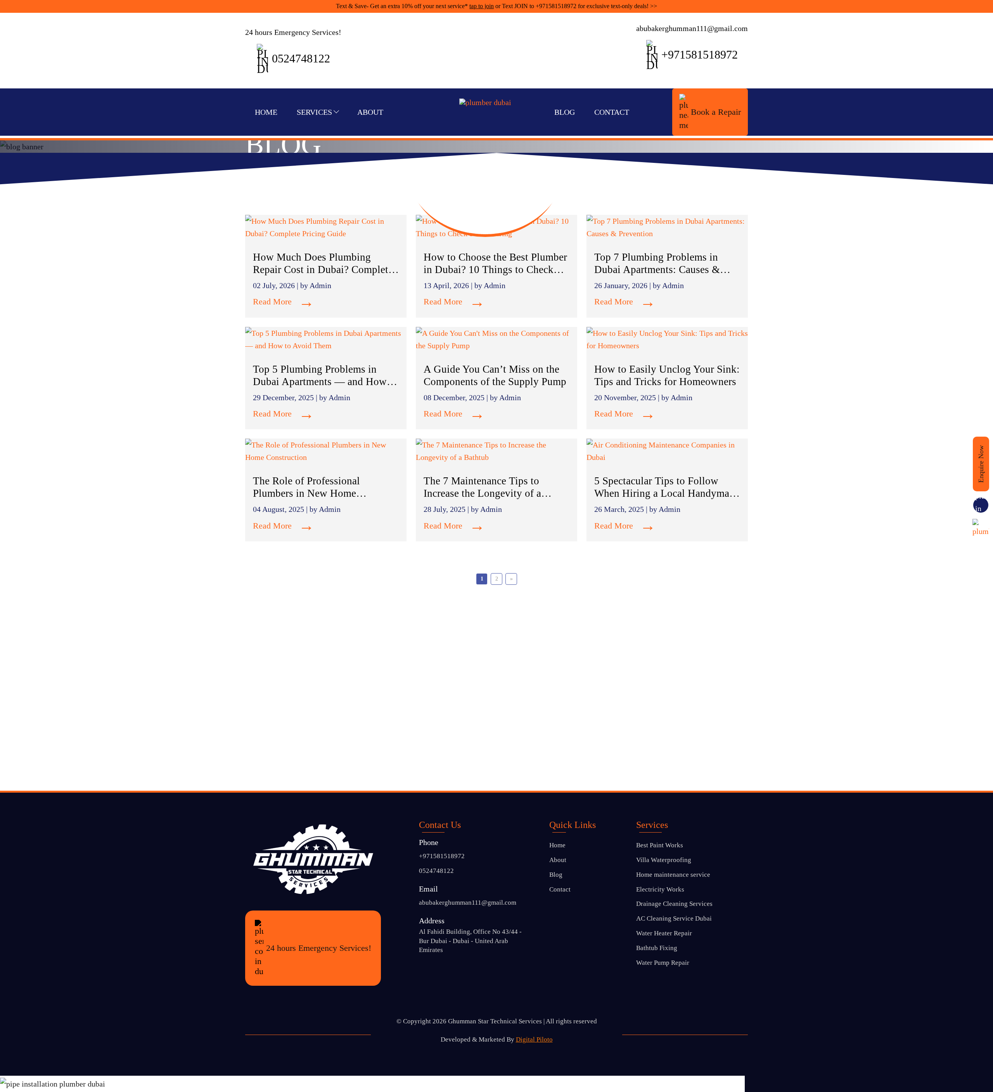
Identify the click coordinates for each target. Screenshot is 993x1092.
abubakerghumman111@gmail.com (692, 28)
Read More (283, 302)
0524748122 (436, 870)
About (370, 112)
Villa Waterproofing (663, 860)
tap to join (481, 6)
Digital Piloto (534, 1039)
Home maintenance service (673, 874)
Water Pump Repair (662, 962)
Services (314, 112)
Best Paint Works (659, 845)
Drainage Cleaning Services (674, 903)
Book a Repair (716, 112)
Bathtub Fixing (656, 948)
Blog (564, 112)
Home (266, 112)
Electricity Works (660, 889)
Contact (611, 112)
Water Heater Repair (664, 933)
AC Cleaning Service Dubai (674, 918)
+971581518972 (556, 6)
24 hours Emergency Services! (318, 948)
